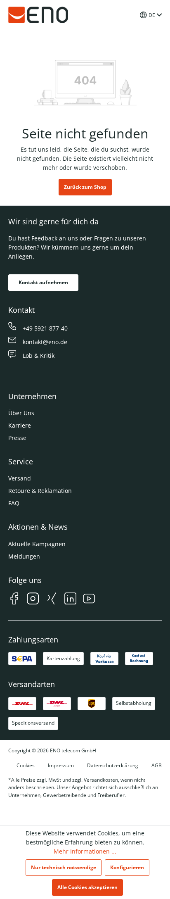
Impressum (61, 765)
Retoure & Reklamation (40, 491)
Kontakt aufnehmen (43, 282)
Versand (19, 478)
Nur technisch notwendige (63, 867)
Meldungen (24, 556)
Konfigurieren (127, 867)
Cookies (26, 765)
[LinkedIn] (70, 599)
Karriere (19, 425)
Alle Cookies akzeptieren (87, 887)
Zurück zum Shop (85, 186)
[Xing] (52, 599)
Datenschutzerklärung (112, 765)
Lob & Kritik (38, 355)
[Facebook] (14, 599)
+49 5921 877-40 (45, 328)
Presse (17, 438)
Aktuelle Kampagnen (37, 544)
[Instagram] (33, 599)
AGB (156, 765)
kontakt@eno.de (45, 342)
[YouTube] (89, 599)
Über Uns (21, 413)
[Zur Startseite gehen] (38, 15)
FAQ (13, 503)
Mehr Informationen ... (85, 851)
